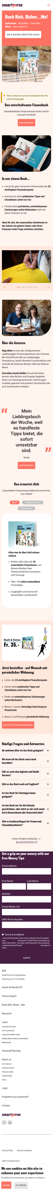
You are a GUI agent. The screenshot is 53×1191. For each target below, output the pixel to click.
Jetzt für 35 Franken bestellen (18, 725)
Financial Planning (11, 1050)
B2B (4, 970)
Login (5, 1088)
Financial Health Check (11, 1035)
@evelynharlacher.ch (26, 842)
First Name (7, 881)
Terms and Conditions (31, 945)
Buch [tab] (14, 502)
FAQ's (4, 1080)
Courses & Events (9, 1027)
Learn (5, 1022)
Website (6, 893)
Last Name (32, 881)
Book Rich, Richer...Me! (13, 1004)
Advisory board (8, 1068)
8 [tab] (35, 286)
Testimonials (7, 1076)
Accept (6, 1185)
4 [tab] (25, 286)
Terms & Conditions (24, 1150)
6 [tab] (30, 286)
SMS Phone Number (12, 919)
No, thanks (21, 1185)
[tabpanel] (26, 266)
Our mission (6, 1064)
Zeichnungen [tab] (26, 508)
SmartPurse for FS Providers (13, 979)
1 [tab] (17, 286)
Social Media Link (11, 906)
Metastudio (6, 1042)
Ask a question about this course (23, 34)
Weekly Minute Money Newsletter (15, 1038)
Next (48, 286)
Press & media (7, 1072)
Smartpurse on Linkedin (10, 1123)
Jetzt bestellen (26, 122)
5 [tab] (27, 286)
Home (5, 1114)
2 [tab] (20, 286)
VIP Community (8, 1031)
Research (7, 1013)
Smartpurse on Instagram (4, 1123)
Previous (4, 286)
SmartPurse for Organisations (14, 975)
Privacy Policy (11, 940)
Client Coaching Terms (11, 1161)
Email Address (9, 866)
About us (6, 1059)
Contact (6, 1105)
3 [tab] (22, 286)
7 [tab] (33, 286)
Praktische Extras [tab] (33, 502)
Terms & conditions (14, 934)
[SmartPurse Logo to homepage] (13, 5)
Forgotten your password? (15, 1096)
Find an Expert (9, 996)
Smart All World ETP (12, 987)
